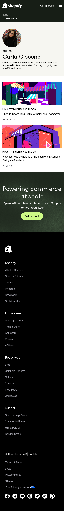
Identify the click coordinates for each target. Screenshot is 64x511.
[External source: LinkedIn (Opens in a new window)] (44, 496)
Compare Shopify (15, 371)
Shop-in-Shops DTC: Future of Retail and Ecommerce (31, 113)
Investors (10, 288)
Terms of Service (14, 462)
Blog (7, 364)
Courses (9, 383)
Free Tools (11, 389)
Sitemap (9, 481)
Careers (9, 282)
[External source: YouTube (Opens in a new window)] (22, 496)
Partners (9, 339)
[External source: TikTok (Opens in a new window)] (37, 496)
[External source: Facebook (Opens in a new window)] (7, 496)
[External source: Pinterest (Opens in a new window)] (52, 496)
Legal (8, 468)
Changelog (11, 395)
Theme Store (12, 326)
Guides (9, 377)
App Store (10, 332)
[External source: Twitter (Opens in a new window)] (14, 496)
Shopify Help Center (16, 415)
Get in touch (47, 5)
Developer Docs (14, 320)
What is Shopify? (14, 270)
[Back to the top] (8, 249)
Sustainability (12, 301)
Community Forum (15, 421)
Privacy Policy (13, 474)
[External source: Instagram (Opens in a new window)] (29, 496)
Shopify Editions (14, 276)
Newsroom (11, 294)
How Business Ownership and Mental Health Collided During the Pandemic (31, 158)
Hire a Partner (12, 427)
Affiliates (10, 345)
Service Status (13, 433)
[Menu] (60, 5)
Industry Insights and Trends (19, 109)
